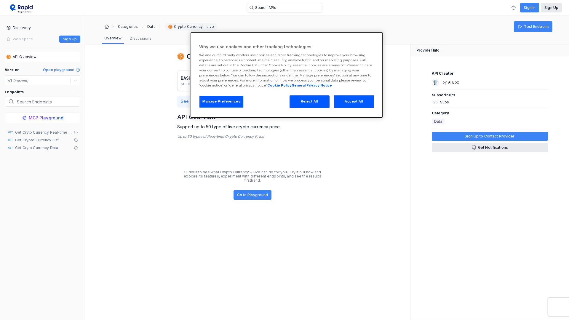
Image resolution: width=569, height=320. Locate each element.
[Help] (513, 7)
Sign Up (551, 7)
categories (128, 27)
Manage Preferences (221, 101)
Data (151, 27)
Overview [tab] (113, 38)
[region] (286, 75)
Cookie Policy (279, 85)
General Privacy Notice (312, 85)
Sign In (530, 7)
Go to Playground (252, 195)
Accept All (354, 101)
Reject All (309, 101)
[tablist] (128, 38)
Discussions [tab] (140, 38)
